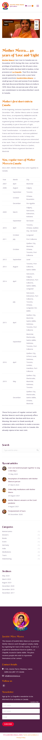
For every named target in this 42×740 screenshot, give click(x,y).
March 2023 (6, 579)
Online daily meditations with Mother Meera (21, 490)
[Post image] (4, 468)
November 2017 (8, 593)
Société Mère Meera (25, 78)
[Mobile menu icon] (38, 6)
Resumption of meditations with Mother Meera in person (23, 480)
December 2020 (8, 586)
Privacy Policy (21, 738)
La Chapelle (16, 72)
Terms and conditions (30, 735)
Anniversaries (8, 21)
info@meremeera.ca (12, 676)
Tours (6, 24)
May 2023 (6, 576)
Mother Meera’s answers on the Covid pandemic (22, 501)
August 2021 (7, 582)
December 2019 (8, 589)
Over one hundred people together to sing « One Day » (24, 469)
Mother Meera (8, 60)
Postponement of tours (17, 511)
